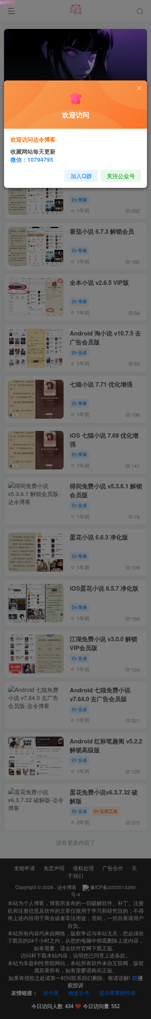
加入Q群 (81, 176)
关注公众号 (121, 176)
